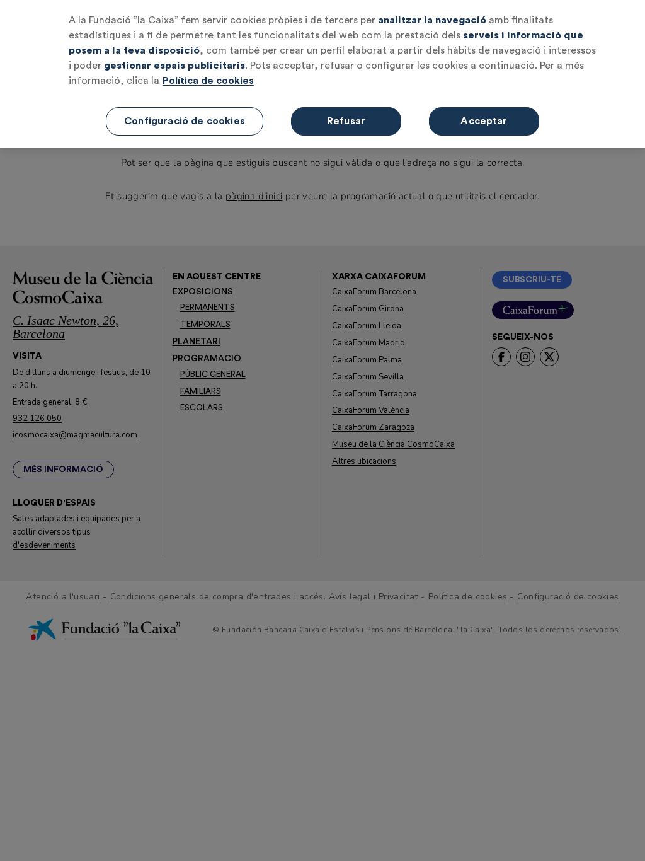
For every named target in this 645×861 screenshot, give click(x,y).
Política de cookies (208, 81)
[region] (322, 74)
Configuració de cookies (184, 121)
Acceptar (483, 121)
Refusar (346, 121)
